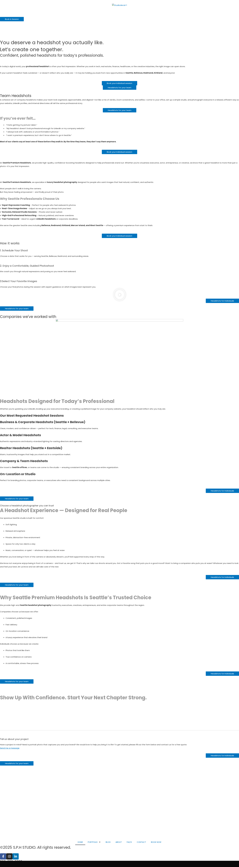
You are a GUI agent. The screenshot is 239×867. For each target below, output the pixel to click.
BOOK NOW (156, 842)
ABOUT (119, 842)
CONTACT (141, 842)
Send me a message (9, 748)
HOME (80, 842)
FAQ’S (129, 842)
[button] (119, 295)
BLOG (108, 842)
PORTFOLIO (93, 842)
